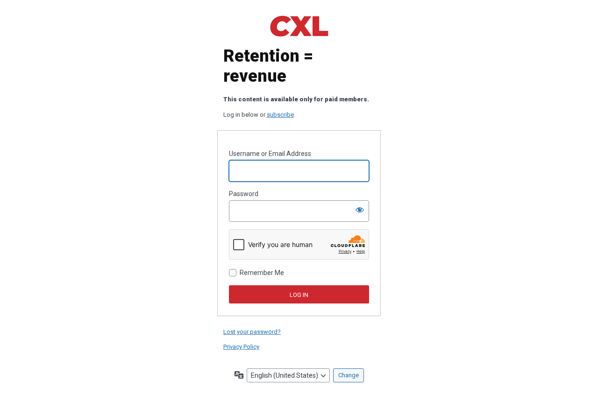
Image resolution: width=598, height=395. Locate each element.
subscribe (280, 114)
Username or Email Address (270, 153)
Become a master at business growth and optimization (299, 26)
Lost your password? (252, 331)
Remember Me (262, 272)
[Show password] (359, 209)
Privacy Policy (241, 346)
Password (243, 194)
